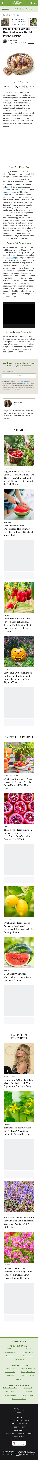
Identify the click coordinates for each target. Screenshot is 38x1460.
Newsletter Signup (10, 1352)
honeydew (7, 190)
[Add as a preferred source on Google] (19, 1443)
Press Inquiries (10, 1356)
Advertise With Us (28, 1352)
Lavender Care (10, 1375)
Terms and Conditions (19, 1424)
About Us (10, 1348)
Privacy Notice (25, 383)
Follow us (21, 86)
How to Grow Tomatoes (28, 1368)
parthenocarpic (12, 258)
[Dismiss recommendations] (35, 15)
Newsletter (31, 86)
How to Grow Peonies (28, 1375)
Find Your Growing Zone (10, 1388)
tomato (27, 225)
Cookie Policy (19, 1430)
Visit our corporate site (26, 1453)
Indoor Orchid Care (10, 1372)
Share (7, 86)
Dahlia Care (19, 1379)
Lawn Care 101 (28, 1391)
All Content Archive (19, 1359)
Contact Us (28, 1348)
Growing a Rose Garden (28, 1372)
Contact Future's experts (19, 1420)
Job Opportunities (28, 1356)
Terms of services (23, 381)
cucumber (7, 192)
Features (31, 43)
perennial (15, 93)
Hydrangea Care (10, 1368)
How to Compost (28, 1395)
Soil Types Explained (10, 1395)
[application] (19, 313)
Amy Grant (13, 40)
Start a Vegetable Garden (19, 1399)
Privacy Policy (19, 1427)
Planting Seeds (28, 1388)
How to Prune (10, 1391)
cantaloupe (19, 190)
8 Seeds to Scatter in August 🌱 (23, 9)
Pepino (5, 93)
